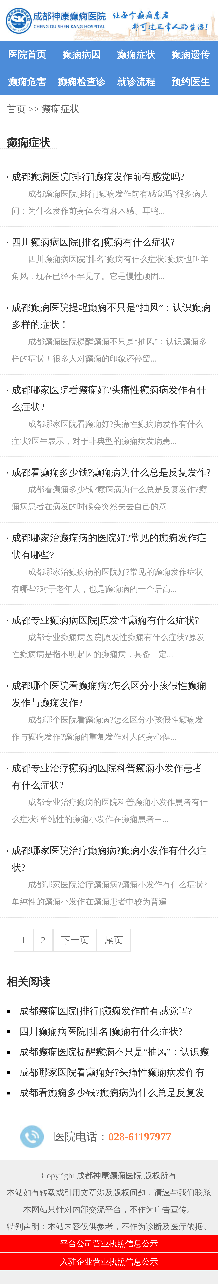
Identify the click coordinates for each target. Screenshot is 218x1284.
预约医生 (191, 81)
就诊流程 (136, 81)
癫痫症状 (136, 54)
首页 (16, 109)
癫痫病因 (82, 54)
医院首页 (27, 54)
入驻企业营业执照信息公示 (109, 1261)
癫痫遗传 (191, 54)
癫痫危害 (27, 81)
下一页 (75, 940)
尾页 (113, 940)
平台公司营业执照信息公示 (109, 1243)
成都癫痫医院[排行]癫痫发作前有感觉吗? (105, 1011)
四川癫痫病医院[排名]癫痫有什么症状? (100, 1031)
